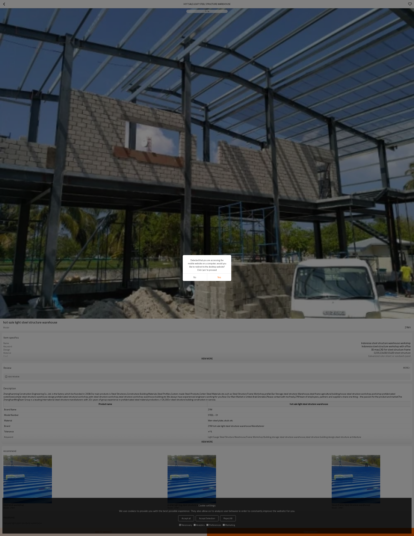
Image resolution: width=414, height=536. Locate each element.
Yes (219, 277)
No (194, 277)
